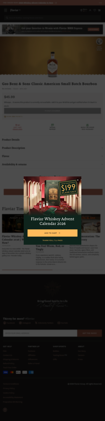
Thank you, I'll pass (53, 240)
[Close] (78, 180)
